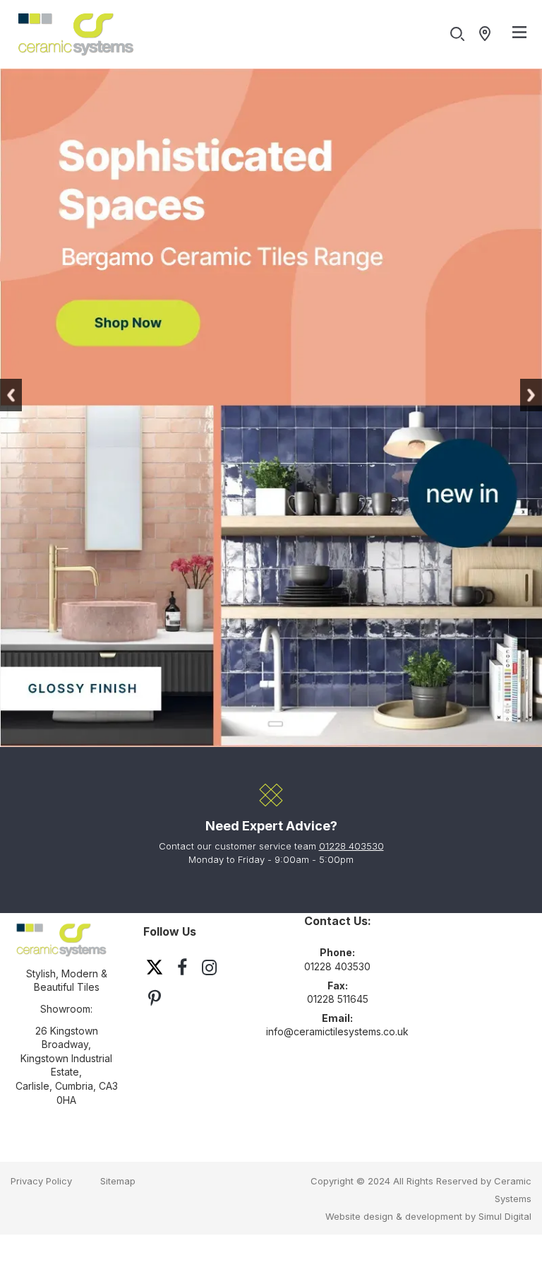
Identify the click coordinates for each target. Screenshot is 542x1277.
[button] (11, 395)
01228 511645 (337, 999)
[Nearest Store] (488, 35)
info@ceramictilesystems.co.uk (337, 1031)
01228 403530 (351, 846)
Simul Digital (504, 1216)
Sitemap (118, 1181)
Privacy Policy (41, 1181)
